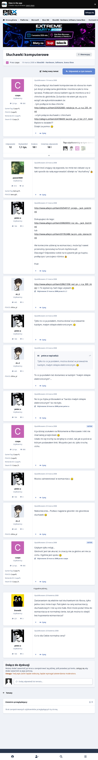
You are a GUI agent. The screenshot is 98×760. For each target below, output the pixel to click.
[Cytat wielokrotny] (35, 133)
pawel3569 (18, 177)
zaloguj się (80, 668)
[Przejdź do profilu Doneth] (17, 600)
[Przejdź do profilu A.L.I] (71, 148)
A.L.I (18, 294)
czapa (17, 62)
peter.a (17, 218)
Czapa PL (16, 108)
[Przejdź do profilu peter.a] (65, 148)
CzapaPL (14, 112)
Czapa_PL (15, 119)
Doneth (17, 610)
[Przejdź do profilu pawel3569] (83, 148)
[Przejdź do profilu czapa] (7, 62)
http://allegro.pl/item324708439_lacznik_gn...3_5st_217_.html (63, 119)
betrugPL (14, 194)
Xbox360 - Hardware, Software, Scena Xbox (55, 62)
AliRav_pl (14, 307)
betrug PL (16, 191)
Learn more (5, 4)
